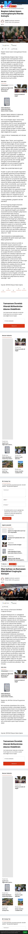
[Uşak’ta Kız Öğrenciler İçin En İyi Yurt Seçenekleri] (7, 90)
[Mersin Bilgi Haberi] (16, 4)
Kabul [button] (25, 932)
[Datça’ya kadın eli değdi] (21, 90)
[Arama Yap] (4, 7)
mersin (7, 20)
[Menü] (2, 2)
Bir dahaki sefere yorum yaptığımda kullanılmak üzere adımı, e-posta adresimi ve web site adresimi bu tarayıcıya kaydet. (14, 512)
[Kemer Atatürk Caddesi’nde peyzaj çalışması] (20, 466)
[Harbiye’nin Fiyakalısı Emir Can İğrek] (14, 537)
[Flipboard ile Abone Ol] (14, 45)
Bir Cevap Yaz (6, 481)
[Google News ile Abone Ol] (6, 45)
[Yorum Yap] (2, 49)
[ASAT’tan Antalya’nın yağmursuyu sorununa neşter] (7, 466)
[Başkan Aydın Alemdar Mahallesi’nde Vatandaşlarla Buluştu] (20, 452)
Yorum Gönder (6, 518)
